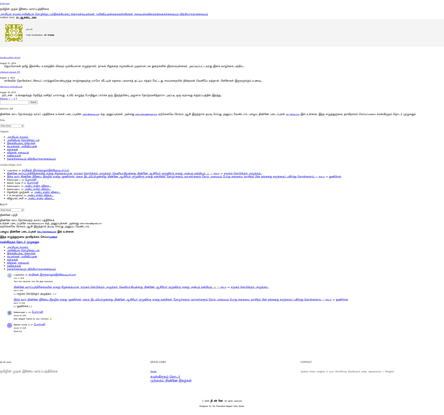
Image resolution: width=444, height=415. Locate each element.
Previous (4, 98)
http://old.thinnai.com (46, 232)
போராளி (30, 180)
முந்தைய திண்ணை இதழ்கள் (171, 380)
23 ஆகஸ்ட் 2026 (26, 17)
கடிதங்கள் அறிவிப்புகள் (97, 14)
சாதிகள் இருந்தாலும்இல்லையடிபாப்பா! (45, 170)
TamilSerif (53, 237)
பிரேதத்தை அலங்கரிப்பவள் (11, 86)
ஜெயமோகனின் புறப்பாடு (10, 57)
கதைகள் (117, 14)
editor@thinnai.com (91, 114)
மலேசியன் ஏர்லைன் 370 (10, 72)
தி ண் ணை (5, 3)
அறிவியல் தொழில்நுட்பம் (37, 14)
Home (153, 371)
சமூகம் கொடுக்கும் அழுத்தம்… (243, 173)
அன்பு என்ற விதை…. (37, 186)
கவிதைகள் (152, 14)
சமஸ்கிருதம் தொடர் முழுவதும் (19, 242)
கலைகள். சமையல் (134, 14)
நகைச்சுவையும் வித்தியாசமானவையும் (183, 14)
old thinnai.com (293, 114)
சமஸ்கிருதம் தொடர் (165, 377)
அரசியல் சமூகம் (10, 14)
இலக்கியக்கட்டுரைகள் (67, 14)
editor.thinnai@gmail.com (146, 114)
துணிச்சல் (335, 176)
